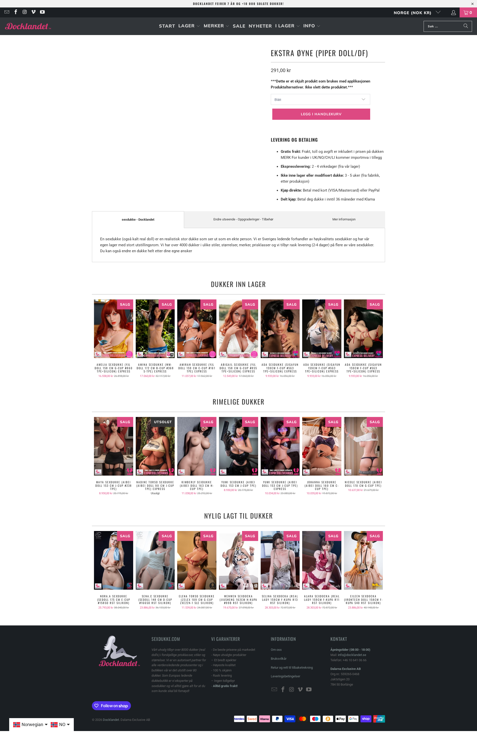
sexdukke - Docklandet (138, 219)
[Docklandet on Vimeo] (33, 12)
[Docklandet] (28, 26)
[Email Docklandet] (6, 12)
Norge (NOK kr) (413, 12)
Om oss (276, 650)
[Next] (378, 340)
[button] (189, 26)
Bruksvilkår (278, 658)
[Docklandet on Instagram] (24, 12)
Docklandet (111, 720)
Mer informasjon (344, 219)
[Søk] (466, 26)
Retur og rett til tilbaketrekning (292, 667)
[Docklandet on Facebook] (15, 12)
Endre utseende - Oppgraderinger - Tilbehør (243, 219)
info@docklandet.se (352, 655)
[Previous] (99, 340)
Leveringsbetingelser (285, 676)
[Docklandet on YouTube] (42, 12)
